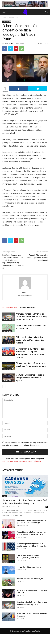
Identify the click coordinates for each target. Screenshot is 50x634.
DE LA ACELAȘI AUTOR (28, 307)
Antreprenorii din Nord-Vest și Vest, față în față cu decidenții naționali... (24, 502)
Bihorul (5, 507)
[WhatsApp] (21, 48)
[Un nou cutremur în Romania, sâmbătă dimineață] (8, 616)
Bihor (5, 496)
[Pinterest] (16, 48)
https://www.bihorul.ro (25, 295)
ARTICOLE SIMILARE (9, 307)
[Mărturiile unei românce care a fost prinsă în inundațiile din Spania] (8, 377)
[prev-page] (3, 386)
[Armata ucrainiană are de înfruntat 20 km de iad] (8, 328)
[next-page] (7, 386)
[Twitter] (10, 48)
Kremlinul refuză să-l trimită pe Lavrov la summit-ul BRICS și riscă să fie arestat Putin (31, 317)
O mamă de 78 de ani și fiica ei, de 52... (32, 579)
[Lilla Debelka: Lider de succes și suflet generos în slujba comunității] (8, 523)
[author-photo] (25, 289)
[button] (4, 12)
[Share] (18, 88)
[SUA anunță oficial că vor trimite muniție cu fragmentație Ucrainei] (8, 366)
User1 (11, 43)
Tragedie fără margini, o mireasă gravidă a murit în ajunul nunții (37, 257)
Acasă (4, 18)
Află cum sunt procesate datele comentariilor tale (21, 461)
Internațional (13, 18)
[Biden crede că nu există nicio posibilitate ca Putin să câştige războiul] (8, 340)
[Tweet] (37, 88)
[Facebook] (4, 48)
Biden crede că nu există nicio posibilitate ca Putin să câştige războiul (30, 340)
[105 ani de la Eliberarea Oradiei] (8, 570)
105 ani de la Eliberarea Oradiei (29, 567)
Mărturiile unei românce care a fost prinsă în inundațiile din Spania (30, 378)
